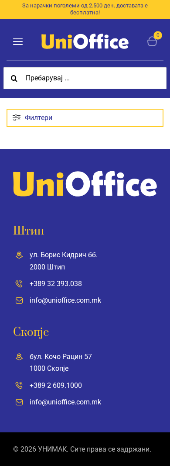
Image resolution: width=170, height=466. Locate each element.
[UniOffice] (85, 37)
